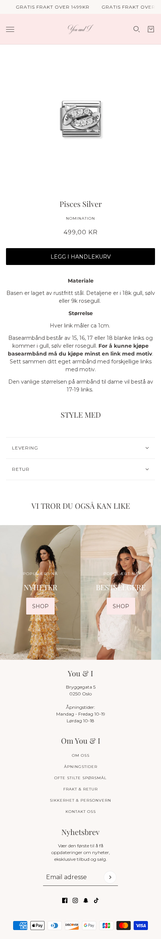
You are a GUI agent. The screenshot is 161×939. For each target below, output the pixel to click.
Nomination (80, 218)
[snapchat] (86, 900)
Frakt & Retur (80, 789)
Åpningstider (80, 766)
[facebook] (65, 900)
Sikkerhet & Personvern (80, 800)
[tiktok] (96, 900)
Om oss (80, 755)
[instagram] (75, 900)
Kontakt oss (81, 811)
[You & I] (81, 29)
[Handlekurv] (151, 29)
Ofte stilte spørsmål (80, 777)
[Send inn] (110, 877)
